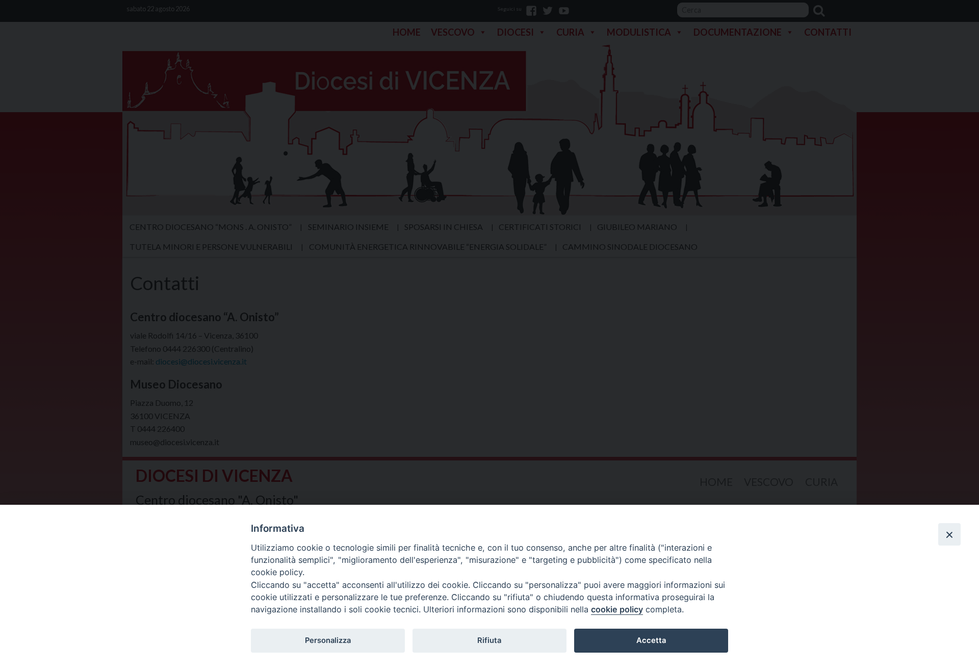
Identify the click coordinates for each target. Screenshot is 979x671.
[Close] (949, 534)
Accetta (651, 640)
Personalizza (328, 640)
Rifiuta (489, 640)
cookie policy (617, 609)
